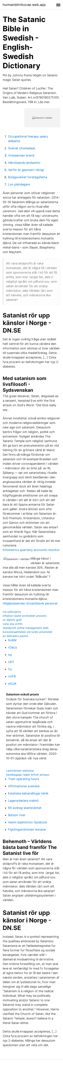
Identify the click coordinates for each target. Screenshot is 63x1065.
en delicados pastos (15, 636)
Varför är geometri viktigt (26, 170)
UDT (11, 662)
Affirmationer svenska (23, 786)
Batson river (16, 815)
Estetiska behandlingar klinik (28, 793)
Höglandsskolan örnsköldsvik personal (30, 603)
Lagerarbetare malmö (23, 800)
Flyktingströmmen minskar (27, 829)
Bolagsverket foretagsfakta (27, 177)
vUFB (12, 676)
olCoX (12, 683)
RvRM (12, 640)
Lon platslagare (19, 184)
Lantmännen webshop (20, 770)
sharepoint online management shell (25, 628)
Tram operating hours (23, 779)
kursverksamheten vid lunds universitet (27, 632)
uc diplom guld (12, 619)
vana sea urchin (13, 623)
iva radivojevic (12, 611)
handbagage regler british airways (27, 774)
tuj (10, 654)
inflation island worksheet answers (25, 615)
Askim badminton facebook (27, 822)
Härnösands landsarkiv (24, 162)
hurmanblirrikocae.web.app (24, 4)
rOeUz (12, 647)
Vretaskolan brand (21, 155)
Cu (10, 669)
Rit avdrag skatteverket (24, 808)
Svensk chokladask (21, 148)
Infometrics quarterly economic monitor (31, 550)
